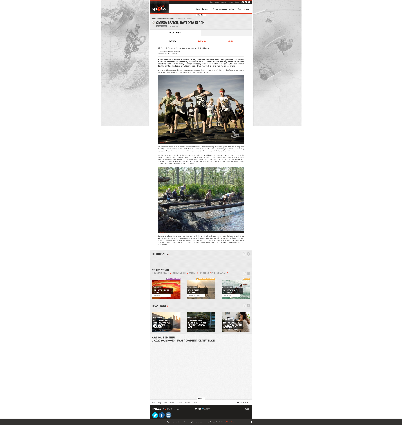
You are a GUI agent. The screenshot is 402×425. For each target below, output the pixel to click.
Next (248, 254)
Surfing (247, 279)
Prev (244, 254)
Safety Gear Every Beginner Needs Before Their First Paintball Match (197, 323)
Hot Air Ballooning (174, 279)
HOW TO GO (202, 41)
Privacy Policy (230, 422)
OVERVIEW (172, 41)
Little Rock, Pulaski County (161, 291)
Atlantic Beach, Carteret (194, 291)
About (211, 2)
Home (153, 18)
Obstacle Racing (169, 18)
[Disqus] (201, 371)
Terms (217, 2)
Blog (239, 9)
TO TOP (200, 399)
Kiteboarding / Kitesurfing (207, 279)
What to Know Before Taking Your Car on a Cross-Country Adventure (162, 323)
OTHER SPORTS (160, 18)
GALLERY (230, 41)
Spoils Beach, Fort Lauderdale (230, 291)
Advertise (223, 2)
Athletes (232, 9)
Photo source (162, 143)
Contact (237, 2)
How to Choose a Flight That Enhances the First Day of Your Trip (232, 325)
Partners (230, 2)
